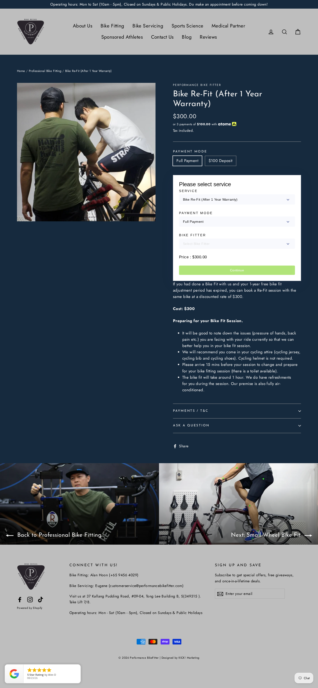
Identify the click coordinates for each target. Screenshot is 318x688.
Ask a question (191, 425)
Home (21, 71)
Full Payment (187, 160)
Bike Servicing (147, 25)
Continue (237, 270)
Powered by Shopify (29, 608)
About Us (82, 25)
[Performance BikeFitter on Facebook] (20, 599)
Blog (187, 37)
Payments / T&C (190, 410)
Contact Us (162, 37)
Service (188, 190)
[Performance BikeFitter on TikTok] (40, 599)
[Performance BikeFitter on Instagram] (30, 599)
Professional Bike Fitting (45, 71)
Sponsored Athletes (122, 37)
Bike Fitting (112, 25)
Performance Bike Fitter (197, 85)
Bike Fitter (192, 235)
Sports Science (187, 25)
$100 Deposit (221, 160)
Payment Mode (190, 151)
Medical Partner (228, 25)
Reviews (208, 37)
